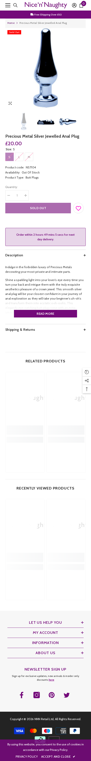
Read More (45, 314)
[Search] (15, 5)
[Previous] (73, 104)
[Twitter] (67, 695)
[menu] (7, 5)
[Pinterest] (52, 695)
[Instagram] (37, 695)
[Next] (81, 104)
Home (11, 22)
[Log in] (74, 5)
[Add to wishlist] (78, 207)
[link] (25, 430)
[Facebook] (22, 695)
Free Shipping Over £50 (48, 14)
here (51, 679)
